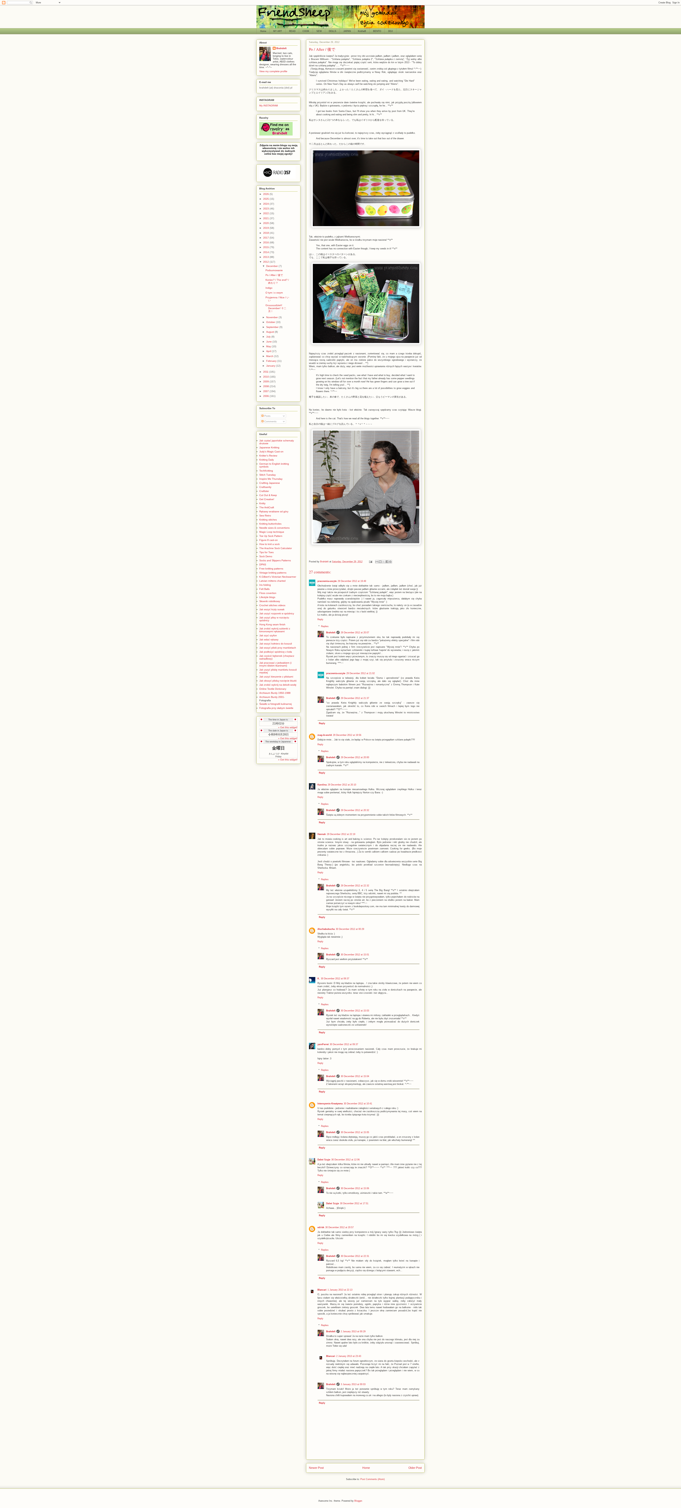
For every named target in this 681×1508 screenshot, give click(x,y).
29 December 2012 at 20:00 (355, 757)
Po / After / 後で (274, 275)
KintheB (362, 31)
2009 (266, 381)
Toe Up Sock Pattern (270, 536)
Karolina (322, 784)
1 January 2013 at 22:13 (340, 1289)
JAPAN (347, 31)
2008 (266, 386)
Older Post (415, 1467)
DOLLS (332, 31)
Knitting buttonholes (270, 523)
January (271, 365)
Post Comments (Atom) (372, 1479)
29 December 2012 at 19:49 (352, 581)
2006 (266, 396)
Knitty (262, 503)
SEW (319, 31)
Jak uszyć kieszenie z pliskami (276, 676)
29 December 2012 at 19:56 (347, 735)
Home (263, 31)
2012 (266, 261)
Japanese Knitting (269, 447)
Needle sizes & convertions (274, 527)
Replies (325, 626)
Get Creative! (266, 499)
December (272, 266)
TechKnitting (266, 470)
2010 (266, 376)
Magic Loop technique (271, 531)
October (271, 322)
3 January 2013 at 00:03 (353, 1384)
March (270, 356)
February (271, 360)
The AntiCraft (266, 507)
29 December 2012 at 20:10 (342, 784)
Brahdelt (330, 632)
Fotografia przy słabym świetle (276, 708)
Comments (270, 421)
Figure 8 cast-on (268, 540)
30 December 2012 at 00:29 (350, 929)
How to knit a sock (269, 544)
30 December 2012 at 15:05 (355, 1132)
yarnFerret (323, 1044)
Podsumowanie (274, 270)
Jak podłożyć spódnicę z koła (275, 651)
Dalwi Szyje (323, 1159)
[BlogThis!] (380, 561)
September (272, 327)
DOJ (390, 31)
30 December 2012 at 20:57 (339, 1227)
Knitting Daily (266, 459)
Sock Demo (265, 556)
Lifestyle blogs (267, 597)
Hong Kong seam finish (272, 624)
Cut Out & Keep (268, 495)
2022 (266, 213)
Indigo (268, 287)
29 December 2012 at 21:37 (355, 698)
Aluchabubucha (326, 929)
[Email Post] (370, 561)
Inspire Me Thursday (271, 478)
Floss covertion (267, 593)
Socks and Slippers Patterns (275, 560)
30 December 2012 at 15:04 (355, 1076)
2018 (266, 232)
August (270, 331)
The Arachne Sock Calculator (275, 548)
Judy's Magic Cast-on (271, 451)
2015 (266, 247)
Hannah (321, 834)
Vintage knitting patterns (272, 572)
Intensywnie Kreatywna (330, 1103)
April (269, 351)
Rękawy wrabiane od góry (273, 511)
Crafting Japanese (269, 483)
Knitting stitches (268, 519)
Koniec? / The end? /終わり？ (277, 281)
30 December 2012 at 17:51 (354, 1203)
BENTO (377, 31)
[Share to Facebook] (387, 561)
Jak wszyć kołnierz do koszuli (275, 643)
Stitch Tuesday (267, 474)
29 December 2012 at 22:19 (341, 834)
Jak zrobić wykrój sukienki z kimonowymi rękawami (274, 630)
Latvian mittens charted (272, 580)
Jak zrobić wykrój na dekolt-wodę (277, 684)
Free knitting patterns (271, 568)
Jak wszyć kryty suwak (271, 609)
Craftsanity (265, 487)
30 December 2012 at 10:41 (358, 1103)
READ (292, 31)
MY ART (277, 31)
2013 (266, 257)
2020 (266, 223)
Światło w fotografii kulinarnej (275, 703)
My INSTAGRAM (268, 105)
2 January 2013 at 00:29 (353, 1331)
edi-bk (320, 1227)
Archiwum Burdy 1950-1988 (274, 692)
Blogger (358, 1500)
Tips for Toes (266, 552)
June (269, 341)
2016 (266, 242)
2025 (266, 198)
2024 (266, 203)
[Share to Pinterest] (390, 561)
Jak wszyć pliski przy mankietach (277, 647)
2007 (266, 391)
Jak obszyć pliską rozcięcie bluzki (278, 680)
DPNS (262, 564)
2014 (266, 252)
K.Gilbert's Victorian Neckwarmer (277, 576)
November (272, 317)
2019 (266, 227)
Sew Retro (265, 515)
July (268, 336)
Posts (267, 415)
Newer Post (316, 1467)
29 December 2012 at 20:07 (355, 632)
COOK (306, 31)
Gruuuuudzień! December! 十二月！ (275, 308)
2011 (266, 371)
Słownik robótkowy (269, 601)
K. (318, 978)
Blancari (321, 1289)
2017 (266, 237)
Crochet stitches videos (272, 605)
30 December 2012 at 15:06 (355, 1188)
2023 (266, 208)
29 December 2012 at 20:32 (355, 810)
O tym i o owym (274, 292)
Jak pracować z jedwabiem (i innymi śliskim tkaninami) (275, 664)
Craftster (264, 491)
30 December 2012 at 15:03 (355, 1010)
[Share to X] (383, 561)
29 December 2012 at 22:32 (355, 885)
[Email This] (377, 561)
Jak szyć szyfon (268, 635)
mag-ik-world (324, 735)
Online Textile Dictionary (272, 688)
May (269, 346)
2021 (266, 218)
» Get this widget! (288, 727)
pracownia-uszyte (327, 581)
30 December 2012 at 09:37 (335, 978)
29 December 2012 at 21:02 (360, 673)
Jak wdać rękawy (268, 639)
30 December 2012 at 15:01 (355, 954)
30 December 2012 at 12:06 (345, 1159)
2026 (266, 194)
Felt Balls (264, 589)
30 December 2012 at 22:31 (355, 1256)
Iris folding (265, 584)
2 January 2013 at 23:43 (348, 1356)
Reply (320, 619)
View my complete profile (273, 71)
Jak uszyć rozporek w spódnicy (276, 613)
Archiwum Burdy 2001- (272, 697)
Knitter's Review (268, 455)
